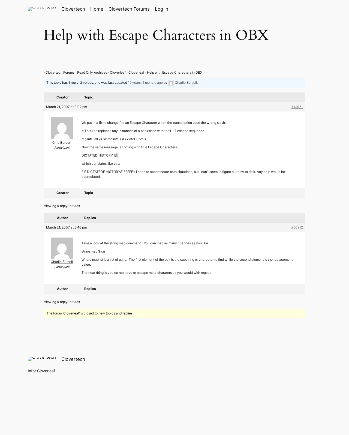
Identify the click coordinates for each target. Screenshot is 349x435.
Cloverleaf (118, 72)
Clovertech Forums (60, 72)
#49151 (297, 107)
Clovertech (73, 9)
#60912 (297, 227)
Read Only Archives (92, 72)
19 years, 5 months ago (145, 82)
